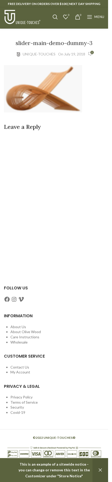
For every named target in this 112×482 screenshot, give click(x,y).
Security (17, 407)
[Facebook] (7, 299)
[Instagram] (14, 299)
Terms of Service (24, 402)
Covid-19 (17, 412)
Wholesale (19, 342)
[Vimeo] (21, 299)
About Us (18, 327)
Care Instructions (24, 337)
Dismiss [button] (100, 470)
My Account (20, 372)
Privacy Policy (21, 397)
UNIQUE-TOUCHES (39, 54)
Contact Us (19, 367)
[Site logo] (22, 16)
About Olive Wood (25, 331)
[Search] (55, 17)
